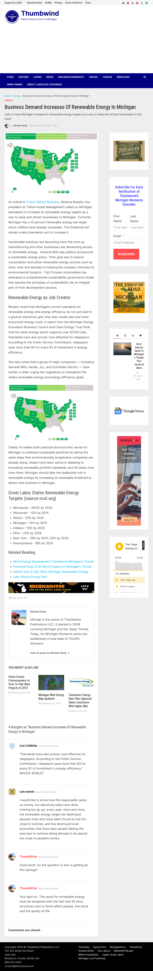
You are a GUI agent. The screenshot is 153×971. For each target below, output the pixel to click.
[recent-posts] (125, 335)
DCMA (48, 2)
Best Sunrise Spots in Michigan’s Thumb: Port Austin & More (139, 355)
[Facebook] (123, 2)
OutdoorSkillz (86, 950)
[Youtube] (128, 2)
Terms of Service (73, 2)
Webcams (123, 76)
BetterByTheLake (123, 950)
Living (38, 76)
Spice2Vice (99, 946)
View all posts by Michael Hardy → (50, 652)
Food (10, 76)
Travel (93, 76)
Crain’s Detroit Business (42, 202)
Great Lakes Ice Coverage (44, 84)
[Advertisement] (76, 51)
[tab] (117, 335)
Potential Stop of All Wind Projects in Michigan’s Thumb (52, 566)
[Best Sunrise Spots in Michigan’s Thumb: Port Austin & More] (122, 345)
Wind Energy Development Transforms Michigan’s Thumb (53, 561)
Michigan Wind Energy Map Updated (51, 696)
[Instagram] (142, 2)
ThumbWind (28, 856)
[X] (133, 2)
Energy (17, 95)
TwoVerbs (83, 946)
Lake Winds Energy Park (30, 577)
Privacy (58, 2)
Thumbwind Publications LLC (42, 946)
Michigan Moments (71, 76)
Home (8, 95)
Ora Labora (104, 950)
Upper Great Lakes (113, 954)
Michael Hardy (20, 125)
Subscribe (126, 254)
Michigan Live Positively (92, 958)
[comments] (133, 335)
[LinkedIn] (146, 2)
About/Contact (34, 2)
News (49, 76)
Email (117, 236)
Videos (107, 76)
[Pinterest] (137, 2)
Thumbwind (40, 13)
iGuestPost (136, 946)
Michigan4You (118, 946)
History (24, 76)
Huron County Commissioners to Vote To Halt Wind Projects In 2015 (19, 682)
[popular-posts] (117, 335)
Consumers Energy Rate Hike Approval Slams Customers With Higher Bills (80, 700)
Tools (88, 2)
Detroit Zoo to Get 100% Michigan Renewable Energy (50, 572)
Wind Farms (14, 84)
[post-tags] (141, 335)
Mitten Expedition (88, 954)
